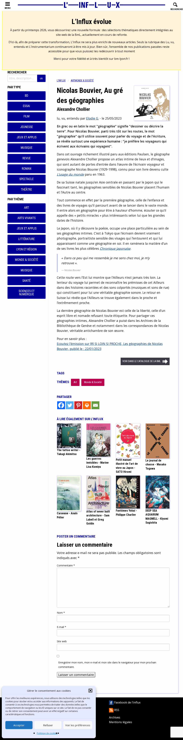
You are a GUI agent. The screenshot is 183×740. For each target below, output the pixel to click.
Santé (26, 280)
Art (26, 207)
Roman (26, 168)
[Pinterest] (78, 405)
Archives (114, 717)
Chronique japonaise (115, 248)
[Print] (87, 405)
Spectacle (26, 179)
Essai (26, 106)
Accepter (18, 725)
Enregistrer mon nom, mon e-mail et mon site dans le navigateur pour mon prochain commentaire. (107, 665)
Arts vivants (27, 218)
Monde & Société (26, 260)
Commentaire (66, 565)
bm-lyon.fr (121, 59)
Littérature (26, 239)
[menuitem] (64, 81)
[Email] (95, 405)
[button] (90, 690)
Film (26, 116)
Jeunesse (26, 127)
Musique (26, 147)
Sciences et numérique (26, 292)
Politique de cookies (47, 733)
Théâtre (26, 189)
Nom (61, 612)
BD (26, 95)
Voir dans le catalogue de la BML (141, 361)
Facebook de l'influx (126, 702)
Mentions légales (120, 722)
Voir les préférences (77, 725)
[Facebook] (61, 405)
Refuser (48, 725)
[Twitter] (70, 405)
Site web (62, 641)
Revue (27, 158)
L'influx (61, 80)
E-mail (61, 627)
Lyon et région (26, 249)
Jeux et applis (26, 137)
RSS (116, 710)
